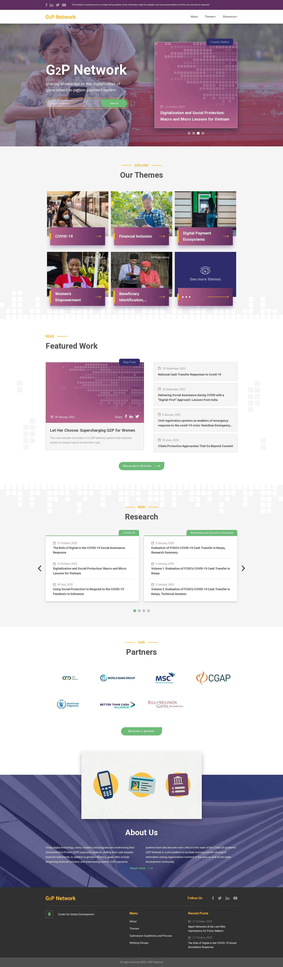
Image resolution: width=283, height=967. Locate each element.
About (194, 16)
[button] (189, 133)
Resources (229, 16)
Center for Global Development (76, 914)
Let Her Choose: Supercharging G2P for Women (92, 430)
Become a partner (141, 731)
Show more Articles (137, 466)
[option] (196, 85)
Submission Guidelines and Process (151, 935)
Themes (209, 16)
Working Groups (139, 942)
